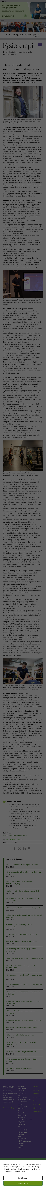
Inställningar (23, 1178)
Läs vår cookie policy (22, 1171)
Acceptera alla (23, 1183)
